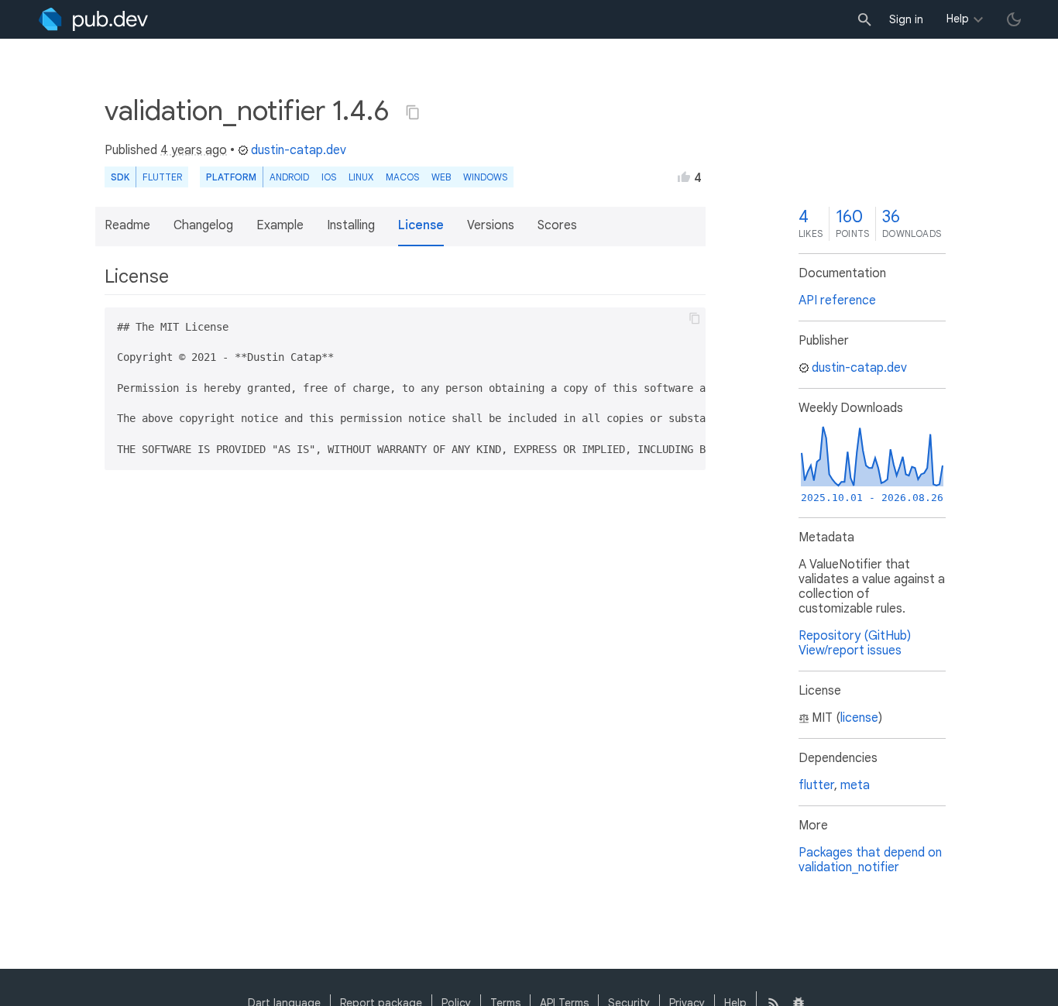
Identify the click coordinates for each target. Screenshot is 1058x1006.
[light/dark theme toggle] (1014, 19)
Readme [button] (127, 225)
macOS (402, 177)
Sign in (906, 19)
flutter (816, 785)
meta (855, 785)
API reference (837, 300)
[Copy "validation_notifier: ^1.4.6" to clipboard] (413, 112)
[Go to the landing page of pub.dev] (93, 19)
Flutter (162, 177)
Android (289, 177)
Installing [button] (351, 225)
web (441, 177)
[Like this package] (684, 176)
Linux (361, 177)
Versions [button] (490, 225)
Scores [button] (557, 225)
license (859, 718)
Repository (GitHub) (855, 636)
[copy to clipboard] (694, 318)
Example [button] (280, 225)
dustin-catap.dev (298, 150)
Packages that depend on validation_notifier (870, 860)
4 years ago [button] (193, 150)
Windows (485, 177)
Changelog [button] (203, 225)
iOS (328, 177)
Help (957, 19)
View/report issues (850, 650)
